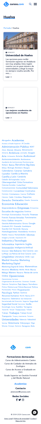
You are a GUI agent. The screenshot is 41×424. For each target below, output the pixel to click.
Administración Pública (15, 146)
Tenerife (5, 310)
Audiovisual (29, 156)
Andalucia (14, 153)
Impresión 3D (21, 238)
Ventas (4, 323)
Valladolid (31, 319)
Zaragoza (26, 326)
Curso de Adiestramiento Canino (20, 360)
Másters (12, 272)
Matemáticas (31, 266)
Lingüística (8, 256)
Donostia (34, 200)
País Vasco (23, 284)
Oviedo (32, 281)
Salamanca (15, 298)
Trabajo (5, 313)
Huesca (11, 235)
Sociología (6, 307)
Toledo (29, 310)
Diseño (27, 200)
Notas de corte (31, 272)
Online (5, 276)
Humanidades (20, 235)
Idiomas (30, 234)
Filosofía (25, 215)
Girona (25, 223)
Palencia (5, 284)
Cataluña (21, 176)
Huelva (4, 235)
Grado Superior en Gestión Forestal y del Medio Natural (20, 376)
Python (16, 293)
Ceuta (22, 180)
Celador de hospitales (11, 180)
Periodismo (33, 284)
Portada (7, 28)
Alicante (17, 150)
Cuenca (23, 194)
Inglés (28, 244)
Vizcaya (11, 326)
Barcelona (20, 165)
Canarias (18, 171)
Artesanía (11, 156)
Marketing (24, 260)
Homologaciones (9, 231)
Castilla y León (9, 176)
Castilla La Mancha (19, 173)
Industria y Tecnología (14, 240)
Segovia (26, 301)
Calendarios (7, 170)
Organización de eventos (11, 281)
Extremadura (15, 215)
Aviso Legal (8, 419)
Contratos (30, 191)
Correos (5, 194)
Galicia (10, 220)
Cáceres (5, 197)
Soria (13, 307)
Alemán (10, 150)
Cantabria (27, 171)
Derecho (6, 200)
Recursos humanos (10, 296)
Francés (5, 217)
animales (23, 153)
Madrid (5, 260)
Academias (18, 140)
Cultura (31, 194)
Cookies (33, 419)
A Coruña (25, 143)
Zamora (18, 326)
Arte (4, 156)
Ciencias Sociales (9, 185)
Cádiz (11, 197)
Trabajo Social (26, 313)
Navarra (20, 273)
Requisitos (6, 299)
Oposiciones (16, 276)
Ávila (33, 326)
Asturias (19, 156)
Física (4, 220)
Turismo (30, 316)
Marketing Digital (11, 263)
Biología (11, 168)
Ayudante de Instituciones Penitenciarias (18, 162)
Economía (8, 204)
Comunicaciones (8, 188)
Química (23, 293)
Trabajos (14, 312)
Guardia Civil (7, 229)
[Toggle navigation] (35, 4)
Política (35, 287)
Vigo (33, 323)
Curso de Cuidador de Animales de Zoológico (20, 364)
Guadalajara (26, 226)
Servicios (21, 304)
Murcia (33, 270)
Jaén (36, 251)
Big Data (30, 165)
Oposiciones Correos (10, 279)
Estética (27, 211)
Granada (17, 226)
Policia (4, 287)
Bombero (19, 168)
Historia (24, 229)
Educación (21, 204)
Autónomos (26, 159)
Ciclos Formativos (25, 182)
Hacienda (17, 229)
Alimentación (27, 150)
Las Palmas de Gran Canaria (20, 254)
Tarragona (28, 307)
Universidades (10, 319)
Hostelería (23, 231)
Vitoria (4, 326)
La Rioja (5, 254)
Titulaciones (20, 310)
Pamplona (13, 284)
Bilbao (4, 168)
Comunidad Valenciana (27, 188)
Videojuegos (25, 323)
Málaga (5, 272)
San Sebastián (26, 299)
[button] (35, 412)
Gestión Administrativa (11, 223)
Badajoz (5, 165)
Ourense (25, 281)
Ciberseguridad (9, 182)
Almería (5, 153)
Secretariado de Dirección (12, 301)
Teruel (11, 310)
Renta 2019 (29, 296)
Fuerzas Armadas (16, 217)
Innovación (8, 247)
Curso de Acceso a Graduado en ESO (20, 370)
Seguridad (34, 301)
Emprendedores (9, 208)
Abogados (6, 140)
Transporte (7, 316)
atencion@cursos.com (20, 392)
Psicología (7, 292)
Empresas (23, 208)
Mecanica (5, 270)
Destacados (18, 200)
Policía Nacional (24, 287)
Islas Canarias (28, 251)
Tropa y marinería (19, 316)
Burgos (27, 168)
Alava (4, 150)
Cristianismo (14, 194)
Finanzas (34, 214)
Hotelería (32, 232)
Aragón (31, 153)
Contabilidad (18, 191)
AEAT (32, 147)
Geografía (18, 220)
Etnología (5, 215)
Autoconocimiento (11, 159)
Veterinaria (13, 323)
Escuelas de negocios (13, 211)
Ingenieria (19, 244)
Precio (14, 290)
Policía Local (12, 287)
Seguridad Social (9, 304)
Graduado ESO (7, 226)
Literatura (19, 257)
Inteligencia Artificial (24, 247)
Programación (23, 290)
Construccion (7, 191)
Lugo (32, 257)
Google (32, 223)
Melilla (21, 270)
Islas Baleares (16, 251)
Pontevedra (6, 290)
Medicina (14, 269)
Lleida (27, 257)
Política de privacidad (21, 419)
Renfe (22, 296)
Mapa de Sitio (21, 421)
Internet (5, 251)
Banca (11, 165)
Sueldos (19, 307)
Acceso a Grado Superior (11, 144)
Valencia (22, 319)
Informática (8, 244)
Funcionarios (30, 217)
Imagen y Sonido (8, 238)
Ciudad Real (20, 185)
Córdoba (18, 197)
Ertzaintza (34, 208)
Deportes (27, 197)
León (34, 254)
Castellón (6, 174)
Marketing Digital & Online (13, 267)
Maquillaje (14, 260)
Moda (27, 270)
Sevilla (28, 304)
